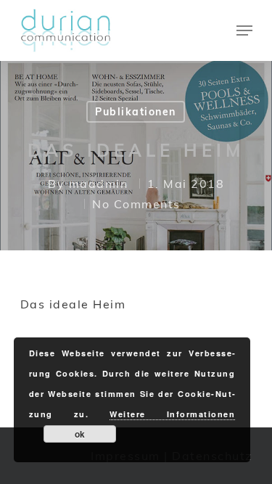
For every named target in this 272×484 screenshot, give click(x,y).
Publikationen (135, 111)
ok (80, 433)
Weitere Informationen (172, 414)
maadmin (98, 183)
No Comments (136, 204)
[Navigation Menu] (244, 30)
